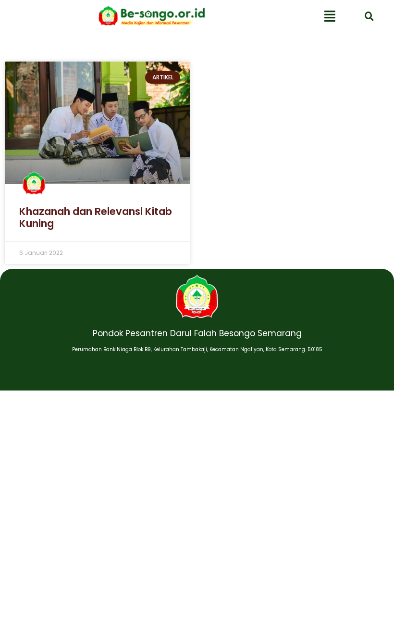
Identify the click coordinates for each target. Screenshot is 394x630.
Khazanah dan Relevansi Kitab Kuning (95, 217)
